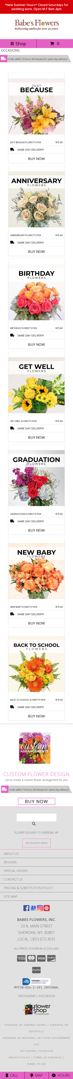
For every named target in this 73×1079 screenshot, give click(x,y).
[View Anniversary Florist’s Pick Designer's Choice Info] (36, 199)
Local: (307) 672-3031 (36, 939)
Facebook (47, 996)
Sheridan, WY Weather (18, 1038)
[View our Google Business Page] (33, 910)
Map (38, 1075)
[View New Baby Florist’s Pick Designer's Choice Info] (36, 571)
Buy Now (36, 158)
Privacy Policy (19, 1057)
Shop (21, 43)
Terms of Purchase (48, 1057)
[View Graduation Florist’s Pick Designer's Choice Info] (36, 478)
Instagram (27, 996)
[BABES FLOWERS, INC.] (36, 33)
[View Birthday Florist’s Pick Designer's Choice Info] (36, 292)
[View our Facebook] (26, 910)
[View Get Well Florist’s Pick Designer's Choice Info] (36, 385)
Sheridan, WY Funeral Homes (25, 1024)
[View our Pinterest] (47, 910)
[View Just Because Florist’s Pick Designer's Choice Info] (36, 107)
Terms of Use (36, 1064)
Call (13, 1075)
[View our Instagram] (40, 910)
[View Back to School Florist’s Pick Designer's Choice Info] (36, 664)
